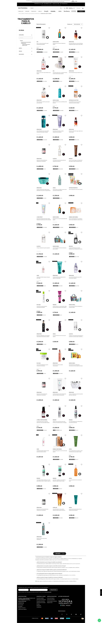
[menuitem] (21, 11)
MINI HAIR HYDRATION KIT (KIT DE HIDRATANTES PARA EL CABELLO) (59, 248)
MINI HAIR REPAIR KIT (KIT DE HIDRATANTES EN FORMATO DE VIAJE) (75, 307)
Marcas (81, 11)
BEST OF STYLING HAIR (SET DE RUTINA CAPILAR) (75, 189)
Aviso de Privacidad (51, 599)
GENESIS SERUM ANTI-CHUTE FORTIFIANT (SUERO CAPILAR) (44, 73)
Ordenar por (69, 24)
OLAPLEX (55, 158)
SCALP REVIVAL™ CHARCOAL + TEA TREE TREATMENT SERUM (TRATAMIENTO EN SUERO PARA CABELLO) (75, 249)
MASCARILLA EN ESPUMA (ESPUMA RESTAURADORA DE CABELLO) (42, 307)
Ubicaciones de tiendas (41, 602)
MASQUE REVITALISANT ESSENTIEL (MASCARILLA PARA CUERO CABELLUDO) (76, 395)
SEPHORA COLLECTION (73, 100)
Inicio (20, 13)
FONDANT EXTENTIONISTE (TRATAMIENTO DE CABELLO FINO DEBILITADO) (59, 278)
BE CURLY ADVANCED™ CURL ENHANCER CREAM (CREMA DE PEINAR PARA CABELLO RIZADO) (76, 451)
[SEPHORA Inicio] (22, 8)
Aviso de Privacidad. (48, 592)
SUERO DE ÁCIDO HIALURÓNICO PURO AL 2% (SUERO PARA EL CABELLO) (75, 278)
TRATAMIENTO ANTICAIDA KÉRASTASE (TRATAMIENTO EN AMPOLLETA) (42, 161)
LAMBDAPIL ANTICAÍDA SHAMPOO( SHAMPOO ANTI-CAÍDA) (43, 278)
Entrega (38, 604)
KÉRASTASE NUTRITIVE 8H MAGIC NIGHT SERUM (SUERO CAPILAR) (76, 132)
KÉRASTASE (71, 41)
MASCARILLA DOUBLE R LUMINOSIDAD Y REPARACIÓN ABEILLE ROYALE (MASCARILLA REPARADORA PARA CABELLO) (59, 510)
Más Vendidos (20, 604)
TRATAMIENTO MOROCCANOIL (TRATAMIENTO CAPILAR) (59, 44)
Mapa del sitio (49, 602)
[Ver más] (43, 39)
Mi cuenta (78, 8)
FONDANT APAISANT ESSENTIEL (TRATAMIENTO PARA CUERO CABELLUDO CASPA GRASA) (59, 395)
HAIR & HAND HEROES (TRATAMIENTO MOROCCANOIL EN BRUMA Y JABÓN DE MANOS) (76, 365)
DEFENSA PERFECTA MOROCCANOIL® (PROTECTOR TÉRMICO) (60, 102)
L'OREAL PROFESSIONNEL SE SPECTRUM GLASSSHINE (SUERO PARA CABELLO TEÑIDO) (43, 422)
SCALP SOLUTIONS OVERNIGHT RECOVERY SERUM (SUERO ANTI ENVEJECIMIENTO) (60, 190)
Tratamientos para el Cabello (45, 13)
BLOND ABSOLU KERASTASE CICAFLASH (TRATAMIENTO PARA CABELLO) (58, 132)
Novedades (20, 606)
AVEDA (54, 187)
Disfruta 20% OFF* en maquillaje (42, 3)
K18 (37, 41)
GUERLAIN (55, 507)
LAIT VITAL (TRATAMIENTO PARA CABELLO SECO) (75, 72)
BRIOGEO (71, 246)
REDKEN (70, 158)
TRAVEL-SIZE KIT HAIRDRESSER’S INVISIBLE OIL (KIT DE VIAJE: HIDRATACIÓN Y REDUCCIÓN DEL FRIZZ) (75, 219)
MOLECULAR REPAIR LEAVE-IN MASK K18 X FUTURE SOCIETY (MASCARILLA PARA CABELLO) (60, 73)
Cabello (22, 13)
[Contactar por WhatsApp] (99, 620)
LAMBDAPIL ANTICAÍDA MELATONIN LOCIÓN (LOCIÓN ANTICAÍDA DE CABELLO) (43, 451)
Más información (73, 1)
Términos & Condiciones (41, 599)
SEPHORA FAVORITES (73, 187)
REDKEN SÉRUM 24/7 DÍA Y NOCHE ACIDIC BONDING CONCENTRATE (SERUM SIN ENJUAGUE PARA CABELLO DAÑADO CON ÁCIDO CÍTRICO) (60, 422)
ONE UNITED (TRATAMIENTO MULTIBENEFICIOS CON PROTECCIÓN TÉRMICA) (75, 422)
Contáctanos (39, 607)
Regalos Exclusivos (22, 607)
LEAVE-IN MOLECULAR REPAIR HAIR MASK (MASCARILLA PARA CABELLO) (42, 44)
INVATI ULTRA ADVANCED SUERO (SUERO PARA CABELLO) (59, 336)
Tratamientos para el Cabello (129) (26, 45)
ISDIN (38, 275)
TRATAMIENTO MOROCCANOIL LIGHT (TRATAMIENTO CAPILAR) (60, 219)
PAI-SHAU (39, 304)
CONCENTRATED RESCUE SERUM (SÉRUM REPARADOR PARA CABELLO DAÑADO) (75, 102)
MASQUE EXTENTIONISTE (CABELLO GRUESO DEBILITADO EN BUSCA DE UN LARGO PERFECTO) (43, 190)
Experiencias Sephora (22, 609)
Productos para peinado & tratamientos (32, 13)
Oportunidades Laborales (52, 601)
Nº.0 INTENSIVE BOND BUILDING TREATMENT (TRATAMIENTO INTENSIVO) (59, 161)
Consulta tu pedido (40, 598)
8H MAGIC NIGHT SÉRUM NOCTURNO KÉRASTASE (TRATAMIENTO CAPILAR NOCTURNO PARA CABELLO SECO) (76, 44)
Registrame (53, 589)
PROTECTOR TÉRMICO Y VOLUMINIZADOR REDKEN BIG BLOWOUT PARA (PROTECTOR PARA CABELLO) (60, 307)
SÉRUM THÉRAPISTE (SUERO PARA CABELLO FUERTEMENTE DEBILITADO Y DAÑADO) (43, 132)
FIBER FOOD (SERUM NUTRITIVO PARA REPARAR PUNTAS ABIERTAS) (43, 102)
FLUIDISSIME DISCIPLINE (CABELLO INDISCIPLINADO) (58, 365)
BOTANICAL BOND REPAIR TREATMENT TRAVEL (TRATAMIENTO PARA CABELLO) (75, 510)
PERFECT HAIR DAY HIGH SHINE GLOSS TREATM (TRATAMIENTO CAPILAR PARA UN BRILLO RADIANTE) (44, 219)
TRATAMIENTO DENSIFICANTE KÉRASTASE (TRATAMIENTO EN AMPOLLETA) (42, 510)
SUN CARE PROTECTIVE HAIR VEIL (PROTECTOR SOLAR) (75, 480)
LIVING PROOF (39, 217)
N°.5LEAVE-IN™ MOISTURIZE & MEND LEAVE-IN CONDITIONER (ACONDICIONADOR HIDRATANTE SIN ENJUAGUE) (76, 336)
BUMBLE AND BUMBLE (73, 217)
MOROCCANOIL (56, 41)
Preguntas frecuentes (41, 601)
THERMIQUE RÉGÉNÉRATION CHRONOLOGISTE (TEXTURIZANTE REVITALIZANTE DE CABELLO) (43, 336)
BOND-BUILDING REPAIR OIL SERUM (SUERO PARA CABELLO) (60, 451)
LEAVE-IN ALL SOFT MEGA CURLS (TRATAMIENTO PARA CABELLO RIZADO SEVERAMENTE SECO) (75, 161)
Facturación (39, 605)
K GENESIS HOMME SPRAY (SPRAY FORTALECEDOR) (42, 539)
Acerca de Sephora (50, 598)
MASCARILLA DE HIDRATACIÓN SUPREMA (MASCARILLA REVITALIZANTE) (42, 365)
